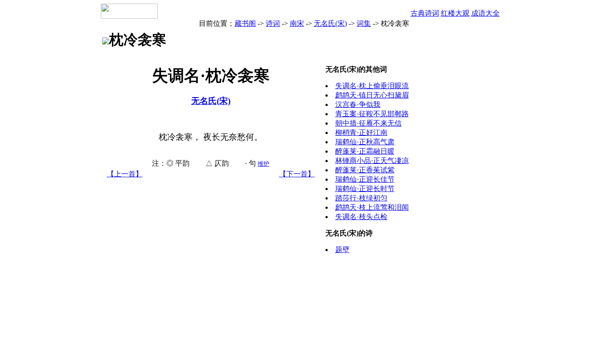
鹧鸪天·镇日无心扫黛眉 (372, 95)
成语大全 (485, 13)
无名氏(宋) (330, 23)
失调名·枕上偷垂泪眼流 (372, 86)
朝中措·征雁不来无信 (368, 123)
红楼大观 (455, 13)
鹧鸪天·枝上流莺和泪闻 (372, 207)
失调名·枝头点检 (361, 216)
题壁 (342, 249)
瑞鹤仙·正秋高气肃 (365, 142)
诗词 (273, 23)
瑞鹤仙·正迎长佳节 (365, 179)
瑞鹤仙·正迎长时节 (365, 188)
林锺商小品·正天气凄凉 (372, 160)
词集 (364, 23)
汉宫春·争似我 (357, 104)
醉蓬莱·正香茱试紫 (365, 170)
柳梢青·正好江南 (361, 132)
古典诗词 (425, 13)
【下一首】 (297, 174)
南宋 (297, 23)
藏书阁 (245, 23)
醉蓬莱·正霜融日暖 (365, 151)
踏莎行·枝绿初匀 (361, 198)
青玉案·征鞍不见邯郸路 (372, 114)
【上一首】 (125, 174)
